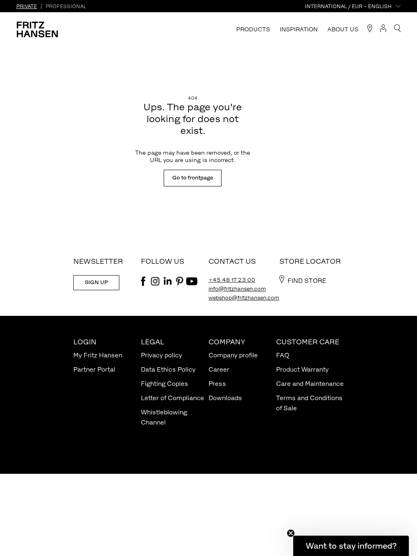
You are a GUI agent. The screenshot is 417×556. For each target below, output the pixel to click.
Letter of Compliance (172, 397)
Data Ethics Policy (168, 369)
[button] (351, 546)
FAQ (282, 355)
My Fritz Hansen (97, 355)
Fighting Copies (164, 383)
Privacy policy (161, 355)
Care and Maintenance (310, 383)
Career (218, 369)
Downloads (225, 397)
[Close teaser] (291, 533)
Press (217, 383)
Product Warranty (302, 369)
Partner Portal (94, 369)
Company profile (233, 355)
